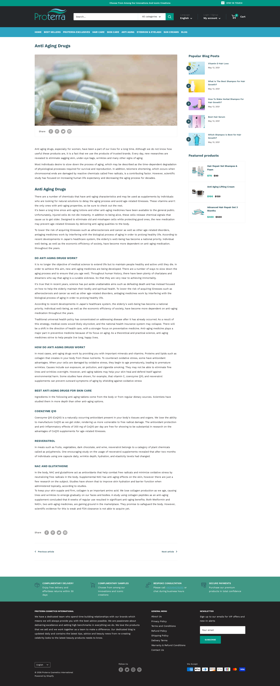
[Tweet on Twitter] (63, 131)
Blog (184, 32)
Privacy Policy (159, 621)
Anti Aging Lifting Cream (220, 186)
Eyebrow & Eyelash (149, 32)
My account (211, 18)
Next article (168, 551)
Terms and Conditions (163, 626)
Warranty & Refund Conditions (168, 645)
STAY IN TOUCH (234, 3)
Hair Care (98, 32)
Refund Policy (159, 631)
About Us (156, 616)
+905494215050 (175, 587)
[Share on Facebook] (51, 131)
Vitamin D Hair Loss (218, 63)
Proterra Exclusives (76, 32)
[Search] (170, 16)
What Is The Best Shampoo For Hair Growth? (226, 83)
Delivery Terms (159, 640)
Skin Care (113, 32)
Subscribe (210, 640)
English (39, 665)
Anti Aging (128, 32)
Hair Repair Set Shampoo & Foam (222, 168)
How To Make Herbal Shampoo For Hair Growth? (226, 101)
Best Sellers (52, 32)
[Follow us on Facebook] (121, 669)
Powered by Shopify (44, 676)
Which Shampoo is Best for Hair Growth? (224, 136)
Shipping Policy (159, 635)
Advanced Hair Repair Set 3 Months (222, 209)
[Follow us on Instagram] (133, 669)
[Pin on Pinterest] (57, 131)
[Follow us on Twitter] (127, 669)
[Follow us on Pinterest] (139, 669)
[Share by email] (69, 131)
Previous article (46, 551)
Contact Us (157, 650)
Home (38, 32)
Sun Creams (171, 32)
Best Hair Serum (216, 117)
